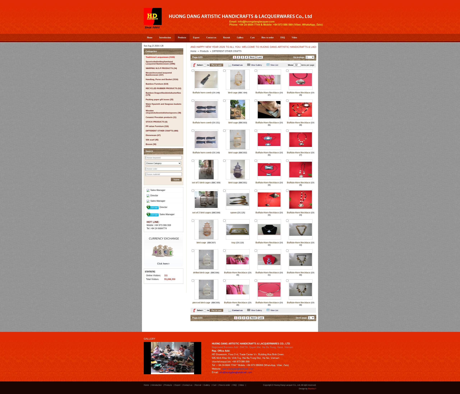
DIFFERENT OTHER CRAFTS (227, 51)
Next (252, 57)
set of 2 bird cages (201, 212)
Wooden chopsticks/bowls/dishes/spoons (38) (163, 112)
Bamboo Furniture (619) (157, 84)
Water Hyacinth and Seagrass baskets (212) (163, 105)
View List (274, 65)
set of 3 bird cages (201, 182)
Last (259, 57)
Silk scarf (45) (152, 140)
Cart (252, 37)
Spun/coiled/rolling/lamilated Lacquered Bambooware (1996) (160, 63)
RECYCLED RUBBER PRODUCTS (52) (163, 88)
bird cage (233, 92)
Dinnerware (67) (153, 135)
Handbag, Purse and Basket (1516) (162, 79)
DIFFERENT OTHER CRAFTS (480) (162, 131)
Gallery (240, 37)
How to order (267, 37)
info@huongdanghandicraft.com (235, 372)
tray (233, 242)
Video (294, 37)
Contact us (211, 37)
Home (149, 37)
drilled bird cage (201, 272)
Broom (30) (151, 144)
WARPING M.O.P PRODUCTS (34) (161, 68)
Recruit (226, 37)
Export (196, 37)
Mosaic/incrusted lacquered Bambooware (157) (159, 74)
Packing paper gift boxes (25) (159, 99)
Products (182, 37)
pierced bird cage (201, 302)
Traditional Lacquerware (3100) (160, 57)
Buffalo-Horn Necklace (267, 92)
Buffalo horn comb (202, 92)
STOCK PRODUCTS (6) (156, 122)
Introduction (165, 37)
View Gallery (256, 65)
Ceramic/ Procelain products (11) (161, 117)
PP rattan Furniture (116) (157, 126)
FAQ (282, 37)
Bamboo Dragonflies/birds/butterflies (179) (163, 94)
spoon (233, 212)
